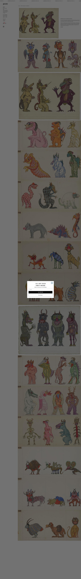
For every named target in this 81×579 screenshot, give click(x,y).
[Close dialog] (52, 283)
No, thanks (40, 295)
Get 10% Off (40, 292)
